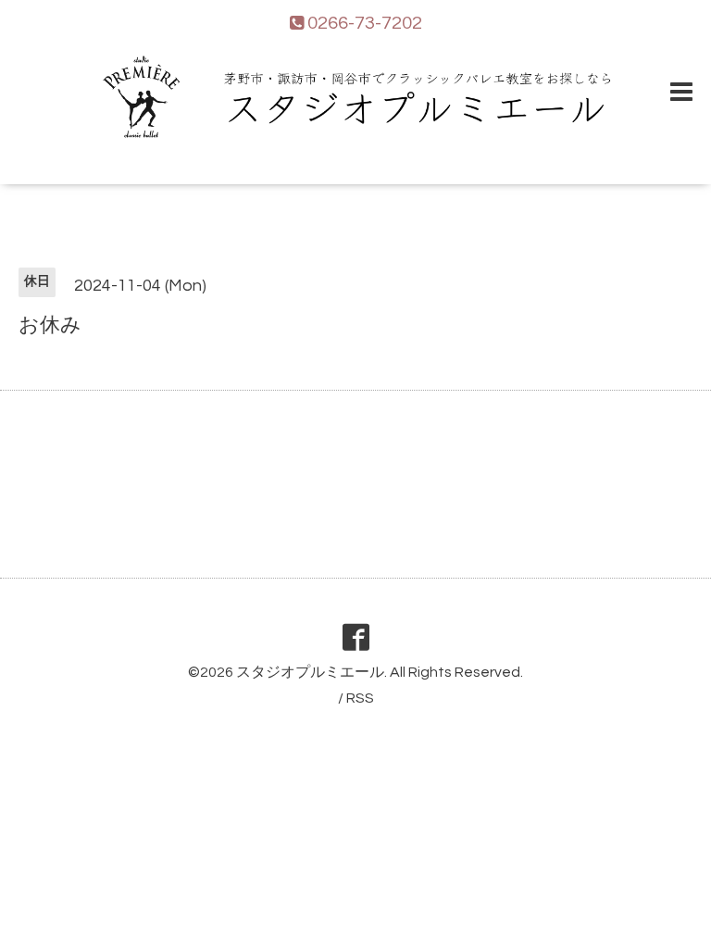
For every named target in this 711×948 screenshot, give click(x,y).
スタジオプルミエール (310, 672)
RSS (360, 698)
